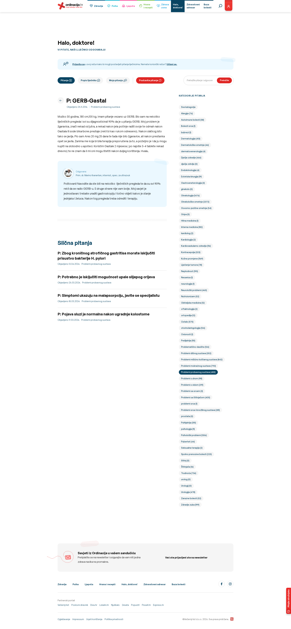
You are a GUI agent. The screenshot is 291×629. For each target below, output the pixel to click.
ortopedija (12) (188, 315)
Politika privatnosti (114, 619)
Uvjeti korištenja (94, 619)
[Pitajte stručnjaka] (288, 601)
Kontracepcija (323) (190, 252)
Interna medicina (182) (192, 227)
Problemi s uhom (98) (191, 378)
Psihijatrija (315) (188, 422)
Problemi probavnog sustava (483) (198, 372)
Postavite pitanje (148, 80)
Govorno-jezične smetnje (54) (196, 208)
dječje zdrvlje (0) (189, 164)
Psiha (115, 6)
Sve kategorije (188, 107)
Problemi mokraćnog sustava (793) (198, 366)
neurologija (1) (187, 283)
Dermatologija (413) (190, 138)
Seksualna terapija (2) (191, 447)
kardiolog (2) (187, 233)
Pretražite (224, 80)
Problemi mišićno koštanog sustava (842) (201, 359)
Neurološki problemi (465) (194, 290)
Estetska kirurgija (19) (191, 176)
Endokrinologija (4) (190, 170)
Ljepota (130, 6)
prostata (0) (187, 416)
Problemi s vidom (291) (192, 385)
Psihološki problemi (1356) (194, 435)
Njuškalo (115, 605)
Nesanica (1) (187, 277)
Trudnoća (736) (188, 473)
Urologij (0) (186, 485)
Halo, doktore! (129, 584)
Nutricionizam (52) (190, 296)
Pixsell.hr (146, 605)
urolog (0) (186, 479)
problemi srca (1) (189, 403)
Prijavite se (78, 64)
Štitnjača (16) (187, 466)
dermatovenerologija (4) (193, 151)
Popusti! (135, 605)
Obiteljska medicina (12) (193, 302)
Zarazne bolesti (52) (191, 498)
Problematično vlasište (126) (195, 347)
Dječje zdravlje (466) (191, 157)
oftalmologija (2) (189, 309)
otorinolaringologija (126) (193, 328)
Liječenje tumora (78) (191, 265)
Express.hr (158, 605)
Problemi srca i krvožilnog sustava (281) (200, 410)
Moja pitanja (116, 80)
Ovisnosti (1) (187, 334)
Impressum (78, 619)
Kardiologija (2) (188, 239)
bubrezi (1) (186, 132)
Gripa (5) (185, 214)
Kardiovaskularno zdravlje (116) (196, 246)
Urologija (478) (188, 492)
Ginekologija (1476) (190, 195)
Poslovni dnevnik (79, 605)
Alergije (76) (187, 113)
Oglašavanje (64, 619)
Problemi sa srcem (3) (192, 391)
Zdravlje (98, 6)
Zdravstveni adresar (155, 584)
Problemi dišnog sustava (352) (196, 353)
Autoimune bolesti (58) (192, 119)
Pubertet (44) (188, 441)
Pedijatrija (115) (188, 340)
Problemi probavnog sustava (105, 107)
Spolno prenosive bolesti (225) (196, 454)
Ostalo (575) (187, 321)
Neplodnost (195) (189, 271)
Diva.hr (93, 605)
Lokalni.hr (104, 605)
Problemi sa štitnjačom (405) (195, 397)
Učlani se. (172, 64)
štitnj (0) (185, 460)
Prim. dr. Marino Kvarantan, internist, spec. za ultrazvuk (103, 175)
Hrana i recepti (107, 584)
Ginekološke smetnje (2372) (195, 201)
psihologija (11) (188, 429)
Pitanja (65, 80)
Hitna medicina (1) (189, 220)
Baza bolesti (178, 584)
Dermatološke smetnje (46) (195, 145)
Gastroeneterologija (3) (193, 183)
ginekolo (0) (187, 189)
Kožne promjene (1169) (192, 258)
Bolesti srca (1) (188, 126)
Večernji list (63, 605)
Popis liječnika (89, 80)
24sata (125, 605)
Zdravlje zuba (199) (190, 504)
